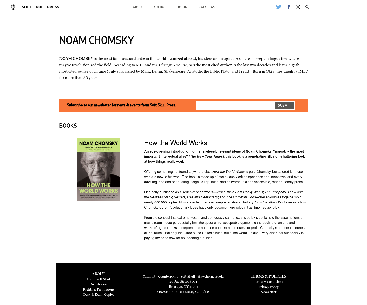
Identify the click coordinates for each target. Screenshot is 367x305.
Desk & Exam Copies (98, 294)
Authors (161, 7)
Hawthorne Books (211, 276)
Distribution (98, 284)
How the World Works (175, 142)
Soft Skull (188, 276)
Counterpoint (168, 276)
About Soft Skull (98, 279)
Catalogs (207, 7)
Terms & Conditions (268, 282)
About (138, 7)
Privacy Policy (268, 287)
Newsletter (268, 292)
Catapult (149, 276)
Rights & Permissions (98, 289)
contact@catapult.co (195, 292)
